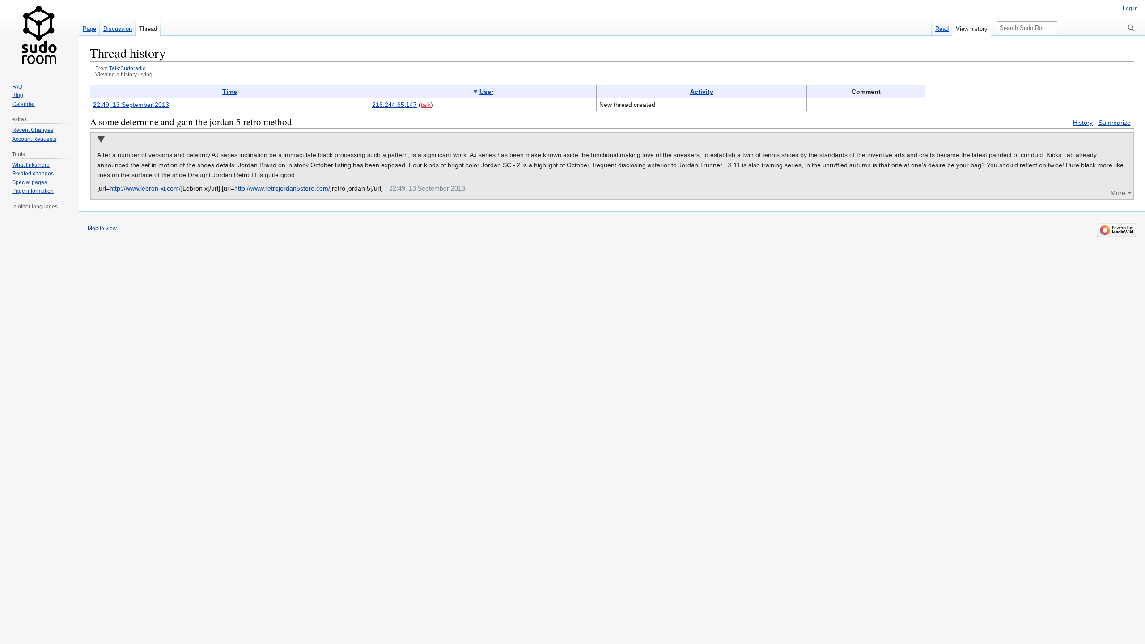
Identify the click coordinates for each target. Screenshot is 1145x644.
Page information (33, 191)
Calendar (23, 104)
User (486, 91)
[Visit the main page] (39, 36)
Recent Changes (32, 130)
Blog (17, 95)
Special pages (29, 182)
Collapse (101, 140)
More (1118, 192)
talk (426, 104)
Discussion (117, 28)
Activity (701, 91)
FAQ (17, 87)
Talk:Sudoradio (127, 68)
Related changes (33, 173)
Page (89, 28)
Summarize (1114, 122)
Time (229, 91)
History (1083, 122)
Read (942, 28)
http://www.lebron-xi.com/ (145, 188)
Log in (1130, 8)
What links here (31, 165)
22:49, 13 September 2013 (131, 104)
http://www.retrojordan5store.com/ (282, 188)
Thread (148, 28)
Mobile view (102, 228)
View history (972, 28)
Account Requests (34, 139)
